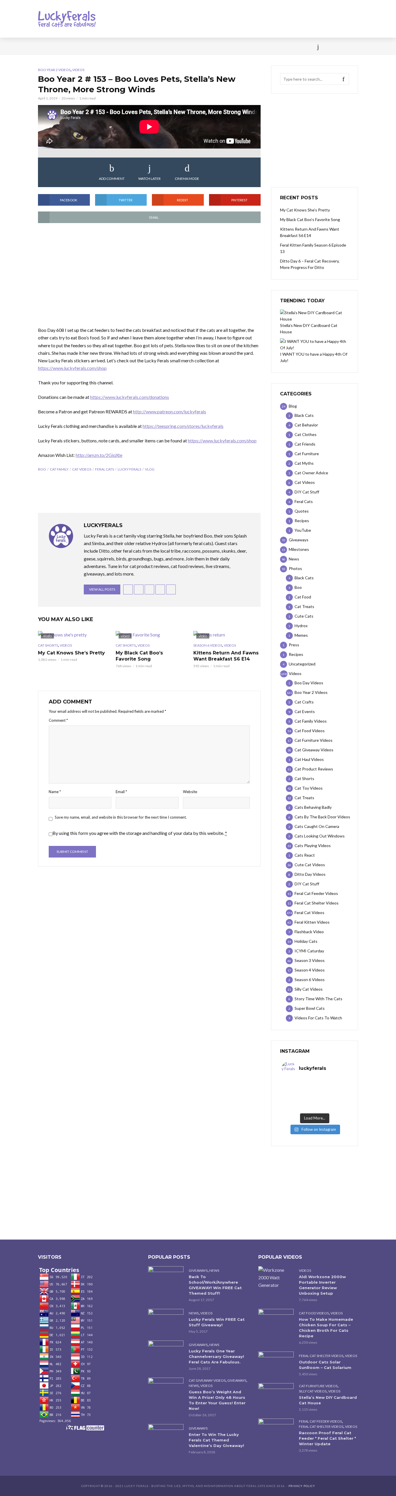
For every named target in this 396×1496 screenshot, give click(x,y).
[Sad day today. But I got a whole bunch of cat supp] (298, 1091)
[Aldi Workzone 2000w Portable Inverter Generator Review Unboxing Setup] (276, 1277)
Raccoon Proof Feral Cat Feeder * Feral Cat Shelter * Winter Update (327, 1438)
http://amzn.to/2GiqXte (99, 455)
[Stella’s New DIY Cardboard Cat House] (276, 1395)
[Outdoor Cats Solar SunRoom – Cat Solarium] (276, 1363)
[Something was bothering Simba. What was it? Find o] (331, 1099)
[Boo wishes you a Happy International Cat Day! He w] (331, 1091)
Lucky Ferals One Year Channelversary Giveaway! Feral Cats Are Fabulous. (216, 1356)
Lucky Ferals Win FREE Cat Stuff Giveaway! (217, 1322)
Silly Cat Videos (312, 1391)
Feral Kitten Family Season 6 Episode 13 (313, 248)
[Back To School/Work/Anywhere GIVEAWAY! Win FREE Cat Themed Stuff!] (166, 1278)
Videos (106, 46)
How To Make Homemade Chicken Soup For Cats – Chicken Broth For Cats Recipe (326, 1327)
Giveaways (198, 1270)
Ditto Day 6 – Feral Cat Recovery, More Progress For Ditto (309, 264)
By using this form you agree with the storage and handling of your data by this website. (139, 833)
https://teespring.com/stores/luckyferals (183, 426)
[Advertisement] (149, 275)
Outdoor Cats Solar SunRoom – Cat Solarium (325, 1365)
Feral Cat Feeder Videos (320, 1421)
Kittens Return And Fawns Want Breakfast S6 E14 (226, 656)
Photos (131, 46)
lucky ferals (129, 469)
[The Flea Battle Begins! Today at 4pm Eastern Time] (298, 1084)
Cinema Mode (187, 178)
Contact (211, 46)
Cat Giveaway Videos (207, 1380)
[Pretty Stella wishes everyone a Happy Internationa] (298, 1099)
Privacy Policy (301, 1486)
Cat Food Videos (314, 1313)
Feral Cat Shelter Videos (321, 1356)
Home (44, 46)
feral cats (104, 469)
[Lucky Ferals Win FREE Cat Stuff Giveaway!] (166, 1320)
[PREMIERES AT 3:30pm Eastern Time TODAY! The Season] (331, 1084)
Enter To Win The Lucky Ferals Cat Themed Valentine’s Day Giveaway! (216, 1440)
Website (190, 791)
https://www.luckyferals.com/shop (72, 368)
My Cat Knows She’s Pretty (71, 653)
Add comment (112, 178)
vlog (150, 469)
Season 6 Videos (207, 645)
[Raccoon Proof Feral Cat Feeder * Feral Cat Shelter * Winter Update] (276, 1430)
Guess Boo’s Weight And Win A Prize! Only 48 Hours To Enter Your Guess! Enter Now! (217, 1400)
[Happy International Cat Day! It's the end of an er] (298, 1106)
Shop (187, 46)
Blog (84, 46)
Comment (58, 720)
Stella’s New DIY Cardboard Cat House (328, 1400)
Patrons (261, 46)
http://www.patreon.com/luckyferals (169, 411)
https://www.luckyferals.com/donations (129, 397)
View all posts (102, 589)
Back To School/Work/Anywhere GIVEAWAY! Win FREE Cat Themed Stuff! (215, 1285)
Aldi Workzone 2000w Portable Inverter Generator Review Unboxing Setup (322, 1285)
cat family (59, 469)
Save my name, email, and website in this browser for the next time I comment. (121, 817)
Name (55, 791)
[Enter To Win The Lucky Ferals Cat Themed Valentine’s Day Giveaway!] (166, 1436)
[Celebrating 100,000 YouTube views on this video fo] (331, 1106)
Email (121, 791)
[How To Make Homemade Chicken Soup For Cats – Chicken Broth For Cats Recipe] (276, 1320)
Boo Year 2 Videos (54, 70)
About (236, 46)
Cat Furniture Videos (318, 1386)
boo (42, 469)
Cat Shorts (48, 645)
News (64, 46)
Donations (161, 46)
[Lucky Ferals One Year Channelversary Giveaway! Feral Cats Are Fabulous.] (166, 1352)
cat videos (81, 469)
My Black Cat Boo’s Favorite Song (139, 656)
